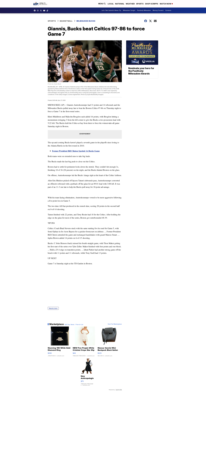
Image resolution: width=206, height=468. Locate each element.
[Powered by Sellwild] (119, 390)
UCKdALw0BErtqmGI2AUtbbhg (44, 10)
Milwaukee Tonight (129, 10)
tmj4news (38, 10)
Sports (140, 4)
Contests (168, 10)
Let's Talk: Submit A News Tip (111, 10)
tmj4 (35, 10)
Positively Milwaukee (144, 10)
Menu (101, 4)
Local (111, 4)
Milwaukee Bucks (85, 21)
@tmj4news (48, 10)
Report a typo (53, 308)
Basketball (66, 21)
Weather (130, 4)
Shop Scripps (151, 4)
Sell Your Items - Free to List (74, 324)
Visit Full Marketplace (115, 324)
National (119, 4)
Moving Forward (158, 10)
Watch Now (166, 4)
